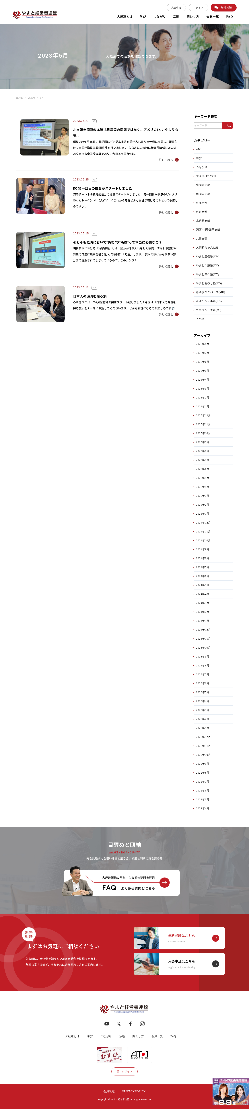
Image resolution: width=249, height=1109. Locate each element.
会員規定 (109, 1091)
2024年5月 (202, 585)
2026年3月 (202, 388)
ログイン (198, 7)
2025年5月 (202, 477)
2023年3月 (202, 710)
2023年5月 (202, 692)
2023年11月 (203, 638)
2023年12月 (203, 629)
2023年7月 (202, 674)
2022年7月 (202, 781)
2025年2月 (202, 504)
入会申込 (176, 7)
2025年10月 (203, 433)
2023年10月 (203, 647)
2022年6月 (202, 790)
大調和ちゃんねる (207, 247)
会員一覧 (213, 16)
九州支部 (201, 238)
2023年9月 (202, 656)
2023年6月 (202, 683)
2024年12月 (203, 522)
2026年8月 (202, 344)
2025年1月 (202, 513)
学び (143, 16)
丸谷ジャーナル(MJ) (208, 310)
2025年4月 (202, 486)
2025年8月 (202, 451)
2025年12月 (203, 415)
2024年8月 (202, 558)
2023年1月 (202, 728)
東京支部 (201, 211)
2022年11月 (203, 745)
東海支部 (201, 202)
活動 (176, 16)
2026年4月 (202, 379)
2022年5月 (202, 799)
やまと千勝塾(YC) (207, 265)
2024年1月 (202, 620)
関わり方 (193, 16)
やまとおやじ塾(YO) (209, 283)
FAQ (229, 16)
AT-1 (199, 149)
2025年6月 (202, 469)
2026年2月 (202, 397)
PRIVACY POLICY (133, 1091)
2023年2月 (202, 719)
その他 (200, 319)
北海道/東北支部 (206, 176)
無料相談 (226, 7)
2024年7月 (202, 567)
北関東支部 (203, 185)
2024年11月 (203, 531)
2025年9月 (202, 442)
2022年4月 (202, 808)
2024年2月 (202, 611)
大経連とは (125, 16)
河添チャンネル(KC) (209, 301)
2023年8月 (202, 665)
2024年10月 (203, 540)
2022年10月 (203, 754)
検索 (227, 127)
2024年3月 (202, 603)
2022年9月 (202, 763)
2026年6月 (202, 361)
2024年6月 (202, 576)
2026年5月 (202, 370)
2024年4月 (202, 594)
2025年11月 (203, 424)
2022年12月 (203, 737)
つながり (159, 16)
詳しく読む (166, 159)
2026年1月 (202, 406)
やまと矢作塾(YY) (207, 274)
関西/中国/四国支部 (208, 229)
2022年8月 (202, 772)
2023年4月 (202, 701)
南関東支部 (203, 193)
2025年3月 (202, 495)
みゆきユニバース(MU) (210, 292)
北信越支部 (203, 220)
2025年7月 (202, 460)
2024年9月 (202, 549)
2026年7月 (202, 352)
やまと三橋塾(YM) (207, 256)
